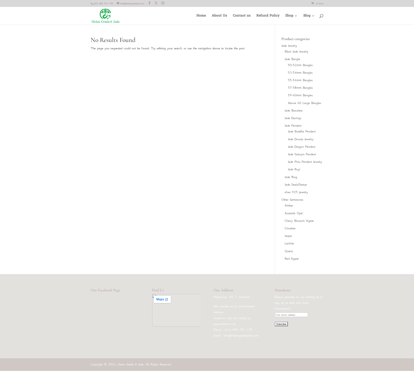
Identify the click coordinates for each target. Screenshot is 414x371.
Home (201, 16)
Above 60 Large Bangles (304, 103)
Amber (289, 205)
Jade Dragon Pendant (301, 147)
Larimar (289, 243)
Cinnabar (290, 228)
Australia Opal (294, 213)
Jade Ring (291, 177)
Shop (289, 16)
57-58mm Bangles (300, 88)
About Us (219, 16)
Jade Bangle (292, 59)
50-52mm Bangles (300, 65)
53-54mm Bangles (300, 73)
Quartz (289, 251)
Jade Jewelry (289, 46)
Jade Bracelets (294, 110)
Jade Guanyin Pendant (302, 154)
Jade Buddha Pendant (301, 131)
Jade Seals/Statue (296, 184)
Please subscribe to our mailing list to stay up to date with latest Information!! (299, 302)
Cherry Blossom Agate (299, 221)
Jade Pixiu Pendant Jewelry (305, 162)
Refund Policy (267, 16)
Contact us (242, 16)
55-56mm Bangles (300, 80)
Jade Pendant (293, 125)
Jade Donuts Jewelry (301, 139)
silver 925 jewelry (296, 192)
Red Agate (292, 259)
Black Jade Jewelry (296, 51)
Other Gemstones (292, 200)
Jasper (288, 236)
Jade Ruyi (294, 169)
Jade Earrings (293, 118)
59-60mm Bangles (300, 95)
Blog (306, 16)
